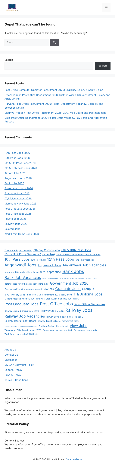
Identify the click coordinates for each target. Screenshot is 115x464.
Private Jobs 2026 (15, 218)
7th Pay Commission (46, 250)
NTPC (76, 298)
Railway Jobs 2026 (15, 223)
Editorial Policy (13, 369)
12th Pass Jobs (60, 259)
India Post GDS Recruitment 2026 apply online (49, 294)
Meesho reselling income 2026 (19, 298)
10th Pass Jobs (16, 259)
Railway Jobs (78, 310)
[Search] (54, 42)
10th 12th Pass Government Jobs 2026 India (78, 254)
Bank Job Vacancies (22, 277)
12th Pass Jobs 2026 (17, 157)
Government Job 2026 (69, 283)
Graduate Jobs (68, 288)
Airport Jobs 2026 (15, 173)
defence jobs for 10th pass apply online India (26, 283)
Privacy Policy (12, 374)
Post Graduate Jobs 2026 (20, 208)
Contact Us (11, 354)
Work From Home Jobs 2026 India (21, 334)
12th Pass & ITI (38, 259)
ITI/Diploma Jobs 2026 (18, 198)
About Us (10, 349)
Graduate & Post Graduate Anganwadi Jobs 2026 (29, 289)
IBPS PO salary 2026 (14, 294)
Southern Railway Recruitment (53, 326)
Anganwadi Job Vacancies (84, 265)
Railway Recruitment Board (20, 320)
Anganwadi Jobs (20, 265)
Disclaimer (10, 359)
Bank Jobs (73, 271)
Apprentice (54, 272)
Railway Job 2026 (52, 310)
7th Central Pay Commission (18, 250)
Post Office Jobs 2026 (17, 213)
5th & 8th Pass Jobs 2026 (20, 163)
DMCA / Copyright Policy (19, 364)
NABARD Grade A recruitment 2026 (54, 298)
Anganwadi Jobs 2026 (18, 178)
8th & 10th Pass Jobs (76, 250)
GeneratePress (74, 459)
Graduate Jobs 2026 (16, 193)
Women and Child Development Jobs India (76, 330)
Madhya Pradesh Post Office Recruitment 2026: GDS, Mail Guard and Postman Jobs (55, 112)
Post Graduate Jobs (21, 304)
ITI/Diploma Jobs (88, 294)
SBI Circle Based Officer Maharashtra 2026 (20, 326)
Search (8, 59)
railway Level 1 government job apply (64, 316)
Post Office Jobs (56, 303)
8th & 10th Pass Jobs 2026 (20, 168)
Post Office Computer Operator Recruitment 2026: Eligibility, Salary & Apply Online (53, 89)
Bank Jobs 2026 (14, 183)
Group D (88, 289)
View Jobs (78, 325)
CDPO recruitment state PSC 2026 (83, 278)
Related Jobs (12, 228)
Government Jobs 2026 (18, 188)
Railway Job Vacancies (24, 316)
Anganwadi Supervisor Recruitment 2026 (24, 272)
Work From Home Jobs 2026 (21, 234)
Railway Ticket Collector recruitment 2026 (58, 321)
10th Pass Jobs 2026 (17, 152)
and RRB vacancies (84, 259)
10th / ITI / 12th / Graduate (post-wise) (29, 254)
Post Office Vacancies (89, 304)
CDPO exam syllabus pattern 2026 (56, 278)
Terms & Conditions (16, 380)
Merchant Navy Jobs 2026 (20, 203)
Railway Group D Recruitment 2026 (21, 311)
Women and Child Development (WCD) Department (29, 330)
